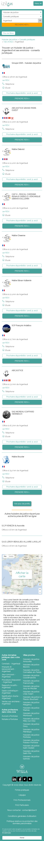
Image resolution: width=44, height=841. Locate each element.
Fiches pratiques (22, 790)
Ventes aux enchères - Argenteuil (11, 702)
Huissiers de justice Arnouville (31, 660)
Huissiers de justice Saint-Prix (31, 752)
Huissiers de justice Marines (31, 709)
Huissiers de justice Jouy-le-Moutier (31, 687)
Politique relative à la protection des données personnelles (22, 822)
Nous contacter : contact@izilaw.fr (22, 810)
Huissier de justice (9, 39)
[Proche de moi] (40, 21)
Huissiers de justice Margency (31, 703)
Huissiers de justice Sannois (31, 757)
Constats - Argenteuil (11, 664)
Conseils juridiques (27, 39)
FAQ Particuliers (22, 805)
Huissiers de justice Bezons (31, 665)
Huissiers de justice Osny (31, 725)
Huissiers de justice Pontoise (31, 736)
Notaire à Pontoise (10, 719)
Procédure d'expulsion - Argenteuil (11, 681)
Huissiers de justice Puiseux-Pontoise (31, 741)
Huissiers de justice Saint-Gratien (31, 747)
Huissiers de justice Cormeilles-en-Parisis (32, 671)
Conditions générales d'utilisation (22, 816)
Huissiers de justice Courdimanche (31, 676)
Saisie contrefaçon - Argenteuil (10, 692)
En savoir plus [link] (6, 833)
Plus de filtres (8, 33)
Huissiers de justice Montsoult (31, 714)
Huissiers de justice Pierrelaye (31, 730)
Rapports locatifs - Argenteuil (10, 686)
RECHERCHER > (22, 25)
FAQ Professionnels (22, 800)
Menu (37, 3)
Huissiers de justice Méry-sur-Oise (31, 720)
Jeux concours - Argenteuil (8, 675)
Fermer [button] (22, 838)
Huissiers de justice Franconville (31, 682)
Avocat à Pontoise (10, 716)
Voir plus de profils (22, 504)
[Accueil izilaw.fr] (7, 7)
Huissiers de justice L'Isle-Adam (31, 693)
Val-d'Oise (8, 42)
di (2, 18)
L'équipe (22, 795)
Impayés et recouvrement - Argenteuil (8, 669)
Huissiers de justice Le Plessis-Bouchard (32, 698)
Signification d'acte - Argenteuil (10, 697)
